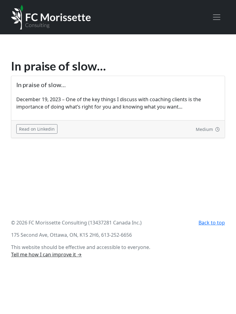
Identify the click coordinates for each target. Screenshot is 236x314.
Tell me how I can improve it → (46, 254)
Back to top (212, 222)
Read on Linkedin (38, 129)
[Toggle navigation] (216, 17)
